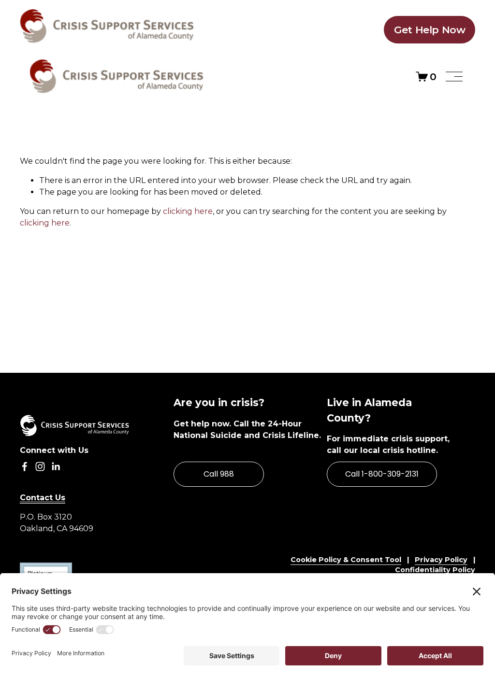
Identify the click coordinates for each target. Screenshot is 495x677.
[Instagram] (40, 466)
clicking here (188, 211)
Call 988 (219, 474)
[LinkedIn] (55, 466)
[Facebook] (24, 466)
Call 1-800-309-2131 (382, 474)
